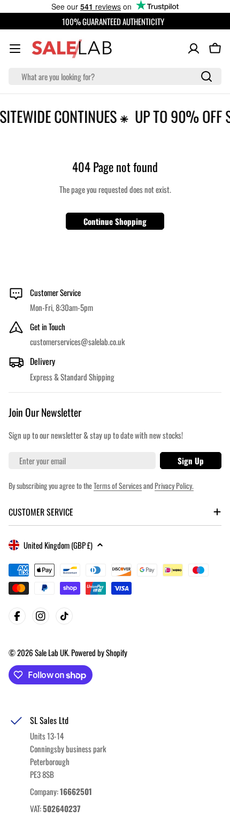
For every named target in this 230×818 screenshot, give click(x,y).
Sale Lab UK (51, 652)
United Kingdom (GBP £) (58, 545)
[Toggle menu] (15, 48)
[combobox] (115, 76)
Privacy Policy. (174, 485)
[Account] (193, 48)
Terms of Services (118, 485)
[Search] (206, 76)
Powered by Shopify (99, 652)
